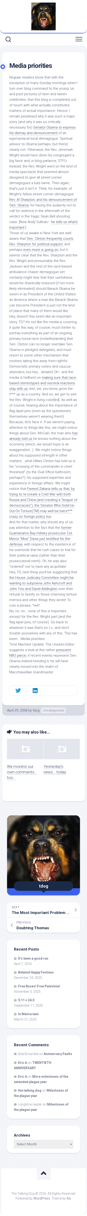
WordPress (41, 1198)
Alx (69, 1198)
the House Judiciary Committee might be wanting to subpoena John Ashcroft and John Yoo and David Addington (41, 583)
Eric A (22, 1063)
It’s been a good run (33, 958)
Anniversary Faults (58, 1054)
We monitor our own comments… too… (22, 772)
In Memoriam (28, 1014)
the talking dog (29, 1090)
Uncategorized (53, 710)
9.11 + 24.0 (26, 1000)
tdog (36, 710)
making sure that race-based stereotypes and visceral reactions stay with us (43, 383)
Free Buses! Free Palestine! (39, 986)
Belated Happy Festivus (36, 972)
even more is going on (40, 250)
